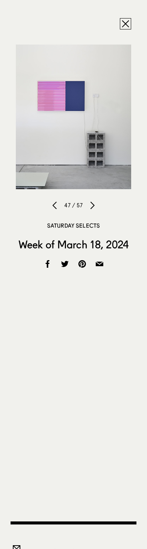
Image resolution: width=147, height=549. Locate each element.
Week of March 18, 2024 (73, 244)
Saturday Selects (73, 225)
